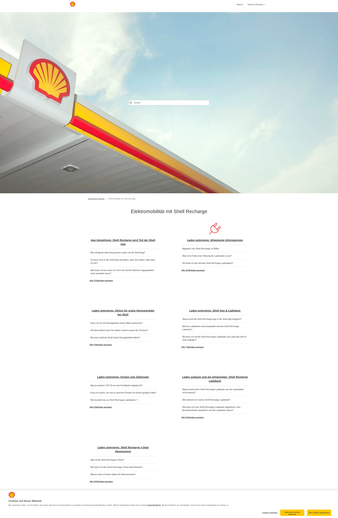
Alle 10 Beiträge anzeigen (193, 270)
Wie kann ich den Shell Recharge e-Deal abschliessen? (116, 467)
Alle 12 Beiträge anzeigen (101, 280)
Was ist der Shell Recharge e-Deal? (107, 460)
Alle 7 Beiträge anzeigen (192, 347)
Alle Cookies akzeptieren (319, 513)
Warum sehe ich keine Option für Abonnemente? (113, 474)
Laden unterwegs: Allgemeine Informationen (215, 240)
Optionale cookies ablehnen (292, 513)
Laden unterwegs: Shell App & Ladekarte (215, 310)
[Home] (72, 6)
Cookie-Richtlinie (154, 505)
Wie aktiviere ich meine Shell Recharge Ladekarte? (206, 400)
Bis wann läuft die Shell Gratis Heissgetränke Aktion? (115, 337)
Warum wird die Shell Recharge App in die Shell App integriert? (211, 319)
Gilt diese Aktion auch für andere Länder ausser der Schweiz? (119, 330)
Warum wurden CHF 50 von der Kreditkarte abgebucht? (116, 385)
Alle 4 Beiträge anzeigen (101, 345)
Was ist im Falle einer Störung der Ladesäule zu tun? (207, 256)
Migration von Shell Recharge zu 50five (200, 249)
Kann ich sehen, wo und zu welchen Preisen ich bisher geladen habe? (123, 393)
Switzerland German (96, 199)
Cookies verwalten (269, 513)
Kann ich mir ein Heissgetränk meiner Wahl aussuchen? (116, 323)
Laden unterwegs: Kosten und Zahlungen (123, 377)
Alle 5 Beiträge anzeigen (101, 407)
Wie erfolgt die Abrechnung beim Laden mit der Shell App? (117, 252)
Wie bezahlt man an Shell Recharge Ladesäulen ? (114, 400)
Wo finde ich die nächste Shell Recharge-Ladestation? (207, 263)
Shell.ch (240, 4)
